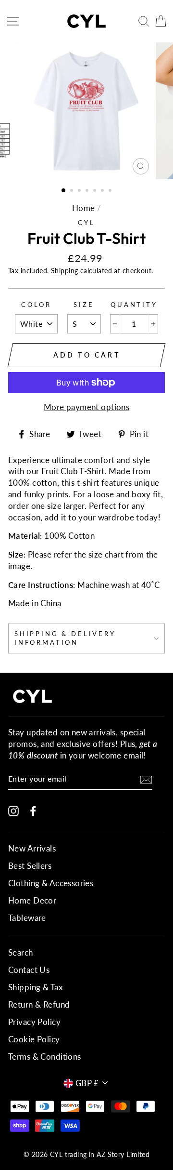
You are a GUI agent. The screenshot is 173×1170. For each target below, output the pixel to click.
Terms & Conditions (44, 1056)
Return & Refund (39, 1004)
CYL (86, 222)
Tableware (27, 918)
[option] (86, 110)
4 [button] (88, 191)
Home (83, 208)
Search (20, 952)
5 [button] (95, 191)
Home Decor (32, 900)
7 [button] (111, 191)
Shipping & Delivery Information (65, 638)
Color (36, 304)
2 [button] (72, 191)
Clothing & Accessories (50, 883)
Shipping (64, 270)
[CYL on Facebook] (33, 810)
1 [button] (64, 190)
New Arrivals (32, 848)
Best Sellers (29, 866)
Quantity (134, 304)
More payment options (87, 407)
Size (84, 304)
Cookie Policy (34, 1039)
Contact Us (28, 970)
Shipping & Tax (35, 987)
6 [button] (103, 191)
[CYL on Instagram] (13, 810)
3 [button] (80, 191)
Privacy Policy (34, 1022)
